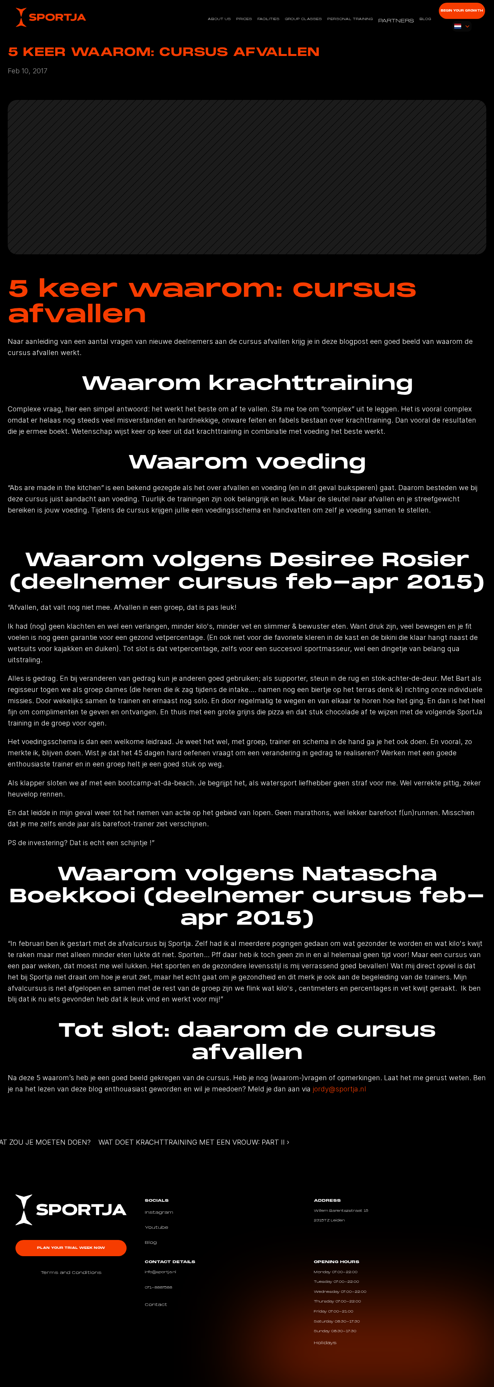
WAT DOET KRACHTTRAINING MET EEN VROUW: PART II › (193, 1142)
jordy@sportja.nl (339, 1089)
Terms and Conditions (71, 1272)
